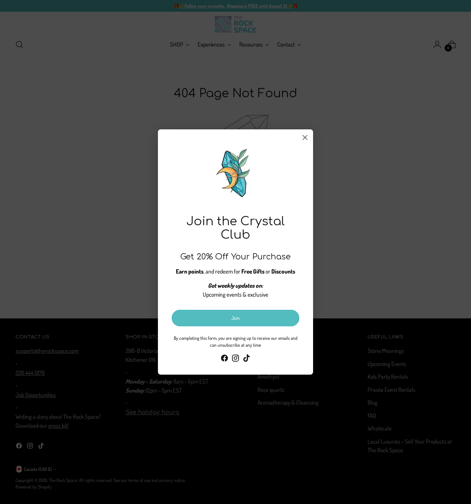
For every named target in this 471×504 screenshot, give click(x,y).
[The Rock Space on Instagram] (235, 359)
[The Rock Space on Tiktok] (246, 359)
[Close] (305, 137)
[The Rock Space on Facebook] (224, 359)
